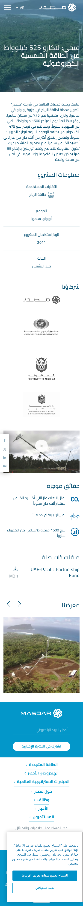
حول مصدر (42, 791)
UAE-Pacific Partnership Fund (55, 572)
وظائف (42, 799)
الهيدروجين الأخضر (43, 773)
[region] (45, 867)
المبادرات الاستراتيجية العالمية (42, 781)
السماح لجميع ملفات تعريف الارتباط (45, 875)
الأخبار (42, 808)
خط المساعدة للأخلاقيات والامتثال (41, 827)
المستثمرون (43, 817)
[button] (18, 604)
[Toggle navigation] (7, 7)
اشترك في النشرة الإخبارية (42, 746)
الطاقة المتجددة (43, 764)
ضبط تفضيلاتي (45, 888)
